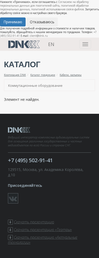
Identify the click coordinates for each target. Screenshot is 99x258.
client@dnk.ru (39, 36)
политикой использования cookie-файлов (57, 9)
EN (51, 44)
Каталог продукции (42, 75)
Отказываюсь (42, 21)
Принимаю (12, 21)
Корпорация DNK (15, 75)
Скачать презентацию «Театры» (43, 229)
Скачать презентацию (34, 221)
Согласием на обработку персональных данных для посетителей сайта (44, 3)
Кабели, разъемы (71, 75)
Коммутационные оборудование (35, 85)
